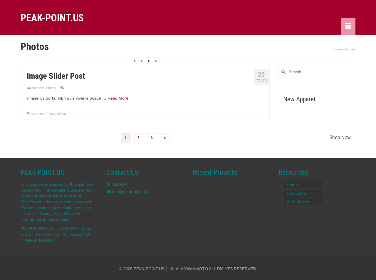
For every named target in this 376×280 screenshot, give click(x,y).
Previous (28, 64)
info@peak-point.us (130, 191)
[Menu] (348, 26)
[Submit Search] (282, 72)
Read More (118, 98)
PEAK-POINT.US (52, 18)
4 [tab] (156, 61)
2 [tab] (142, 61)
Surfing (62, 113)
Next (262, 64)
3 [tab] (149, 61)
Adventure (37, 113)
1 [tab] (134, 61)
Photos (51, 88)
